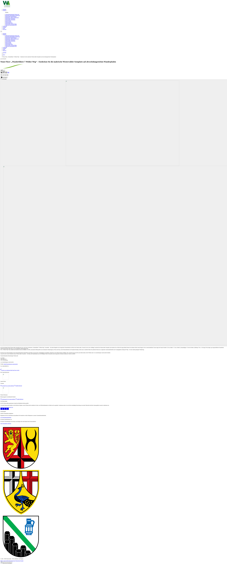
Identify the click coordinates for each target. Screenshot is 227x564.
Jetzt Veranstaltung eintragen (5, 423)
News (4, 54)
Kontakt (21, 560)
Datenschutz (17, 560)
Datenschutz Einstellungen (7, 562)
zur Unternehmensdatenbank (5, 417)
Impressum (13, 560)
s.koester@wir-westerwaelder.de (8, 385)
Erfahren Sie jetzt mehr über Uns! (6, 407)
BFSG (1, 560)
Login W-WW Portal (7, 560)
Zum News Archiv (15, 370)
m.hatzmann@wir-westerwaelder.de (9, 399)
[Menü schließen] (1, 31)
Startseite (4, 52)
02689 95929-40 (18, 385)
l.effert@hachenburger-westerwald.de (11, 364)
